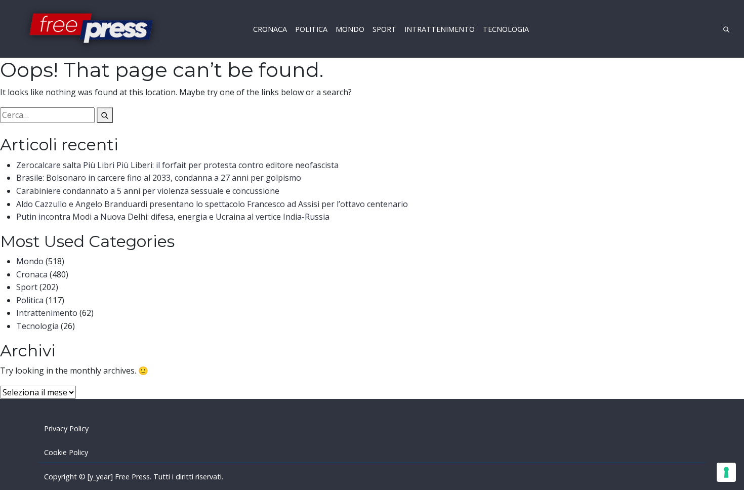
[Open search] (726, 29)
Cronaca (32, 274)
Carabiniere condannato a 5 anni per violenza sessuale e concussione (147, 190)
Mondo (30, 261)
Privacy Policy (66, 428)
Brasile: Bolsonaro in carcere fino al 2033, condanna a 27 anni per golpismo (158, 177)
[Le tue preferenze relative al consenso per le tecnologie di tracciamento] (726, 472)
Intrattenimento (46, 312)
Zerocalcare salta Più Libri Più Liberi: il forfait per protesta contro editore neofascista (177, 165)
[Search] (105, 115)
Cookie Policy (66, 452)
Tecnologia (37, 326)
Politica (30, 300)
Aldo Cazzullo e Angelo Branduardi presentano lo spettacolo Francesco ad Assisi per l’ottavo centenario (212, 204)
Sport (26, 287)
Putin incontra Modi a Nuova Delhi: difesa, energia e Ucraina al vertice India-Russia (172, 216)
